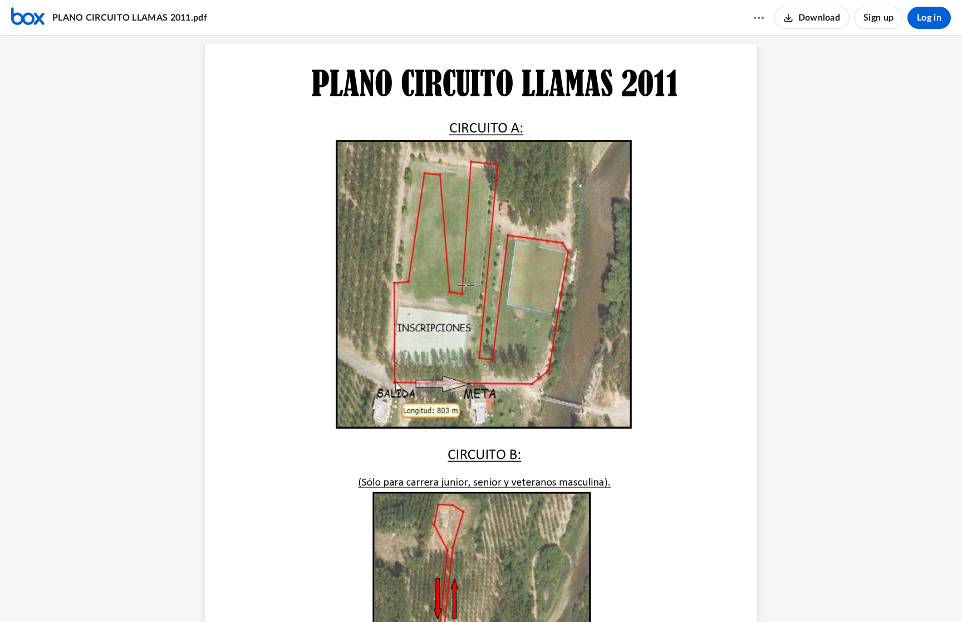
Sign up (878, 17)
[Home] (28, 17)
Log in (929, 17)
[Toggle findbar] (439, 595)
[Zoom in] (499, 594)
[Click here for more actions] (759, 18)
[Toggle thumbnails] (419, 595)
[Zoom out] (461, 594)
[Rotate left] (522, 595)
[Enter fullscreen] (543, 595)
